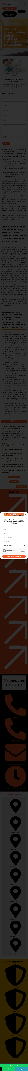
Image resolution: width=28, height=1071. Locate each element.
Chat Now (14, 1065)
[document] (14, 535)
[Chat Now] (8, 1069)
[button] (25, 514)
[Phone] (21, 1069)
